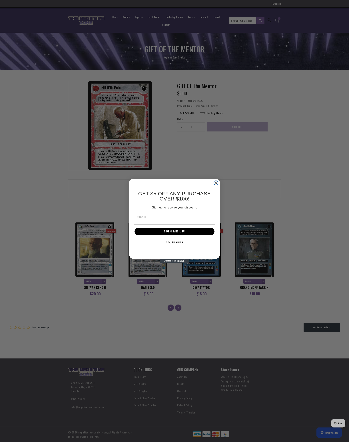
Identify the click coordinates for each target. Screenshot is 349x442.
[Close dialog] (216, 183)
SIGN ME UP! (175, 231)
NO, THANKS (174, 242)
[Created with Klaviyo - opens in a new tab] (174, 261)
